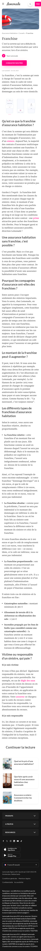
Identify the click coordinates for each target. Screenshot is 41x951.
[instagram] (11, 841)
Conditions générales (9, 878)
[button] (3, 4)
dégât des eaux (28, 680)
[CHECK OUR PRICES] (38, 4)
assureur (20, 696)
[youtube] (18, 841)
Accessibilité (18, 882)
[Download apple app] (11, 849)
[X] (7, 841)
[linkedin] (14, 841)
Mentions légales (24, 878)
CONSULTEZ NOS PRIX (14, 63)
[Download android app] (11, 855)
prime (36, 218)
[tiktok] (21, 841)
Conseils (22, 33)
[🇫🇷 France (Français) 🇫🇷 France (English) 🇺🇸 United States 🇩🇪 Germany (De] (20, 865)
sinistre (10, 141)
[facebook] (3, 841)
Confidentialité (7, 882)
